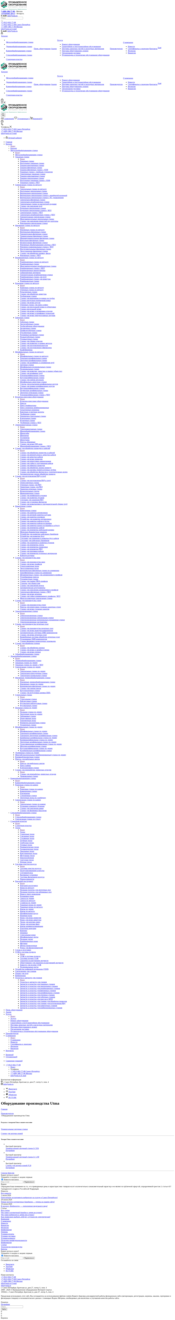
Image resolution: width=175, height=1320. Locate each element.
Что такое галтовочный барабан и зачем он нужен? (21, 1213)
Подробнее (10, 1150)
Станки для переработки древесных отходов (38, 774)
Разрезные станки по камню (31, 789)
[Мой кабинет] (2, 34)
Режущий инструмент (29, 886)
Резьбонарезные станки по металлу (34, 262)
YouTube (12, 1092)
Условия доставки (8, 1236)
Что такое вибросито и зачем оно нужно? (17, 1215)
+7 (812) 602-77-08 (8, 22)
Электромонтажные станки (31, 429)
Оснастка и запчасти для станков (33, 982)
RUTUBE (12, 1098)
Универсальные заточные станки (14, 1129)
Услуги (13, 1018)
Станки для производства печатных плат (36, 628)
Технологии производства (11, 1247)
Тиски (22, 832)
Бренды (4, 1249)
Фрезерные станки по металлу (32, 230)
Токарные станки (27, 161)
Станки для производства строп (33, 605)
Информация (6, 1230)
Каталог (13, 148)
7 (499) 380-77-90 (8, 11)
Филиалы (5, 1228)
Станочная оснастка (23, 826)
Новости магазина (11, 1180)
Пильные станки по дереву (31, 712)
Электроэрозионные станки (31, 616)
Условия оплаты (7, 1234)
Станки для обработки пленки (32, 648)
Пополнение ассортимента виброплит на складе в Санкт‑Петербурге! (29, 1198)
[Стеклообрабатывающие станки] (19, 53)
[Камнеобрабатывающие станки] (19, 49)
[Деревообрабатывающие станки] (19, 44)
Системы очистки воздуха (30, 868)
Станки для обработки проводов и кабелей (37, 453)
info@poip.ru (12, 16)
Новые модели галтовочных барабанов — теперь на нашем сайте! (28, 1202)
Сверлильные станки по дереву (32, 671)
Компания (5, 1219)
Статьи (4, 1245)
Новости (4, 1223)
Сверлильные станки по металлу (33, 189)
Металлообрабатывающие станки (28, 155)
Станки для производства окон (32, 562)
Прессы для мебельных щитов (32, 763)
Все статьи (5, 1210)
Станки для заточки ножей (12, 1133)
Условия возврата (8, 1238)
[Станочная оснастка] (19, 57)
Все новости (6, 1193)
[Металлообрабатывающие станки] (19, 40)
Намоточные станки (28, 510)
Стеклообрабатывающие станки (28, 817)
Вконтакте (13, 1089)
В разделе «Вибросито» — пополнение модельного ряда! (24, 1206)
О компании (15, 1040)
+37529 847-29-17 (8, 14)
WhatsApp (13, 1095)
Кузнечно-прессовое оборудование (34, 401)
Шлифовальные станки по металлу (34, 356)
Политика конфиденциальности (14, 1240)
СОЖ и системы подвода (30, 956)
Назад (12, 146)
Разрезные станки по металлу (32, 288)
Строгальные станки (28, 699)
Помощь (4, 1232)
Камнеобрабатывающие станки (28, 783)
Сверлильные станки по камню (33, 804)
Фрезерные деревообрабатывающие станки (37, 682)
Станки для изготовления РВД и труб (35, 480)
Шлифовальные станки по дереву (33, 731)
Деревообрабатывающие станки (28, 661)
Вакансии (5, 1225)
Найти (4, 1309)
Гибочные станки (27, 322)
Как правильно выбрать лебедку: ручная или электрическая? (25, 1217)
